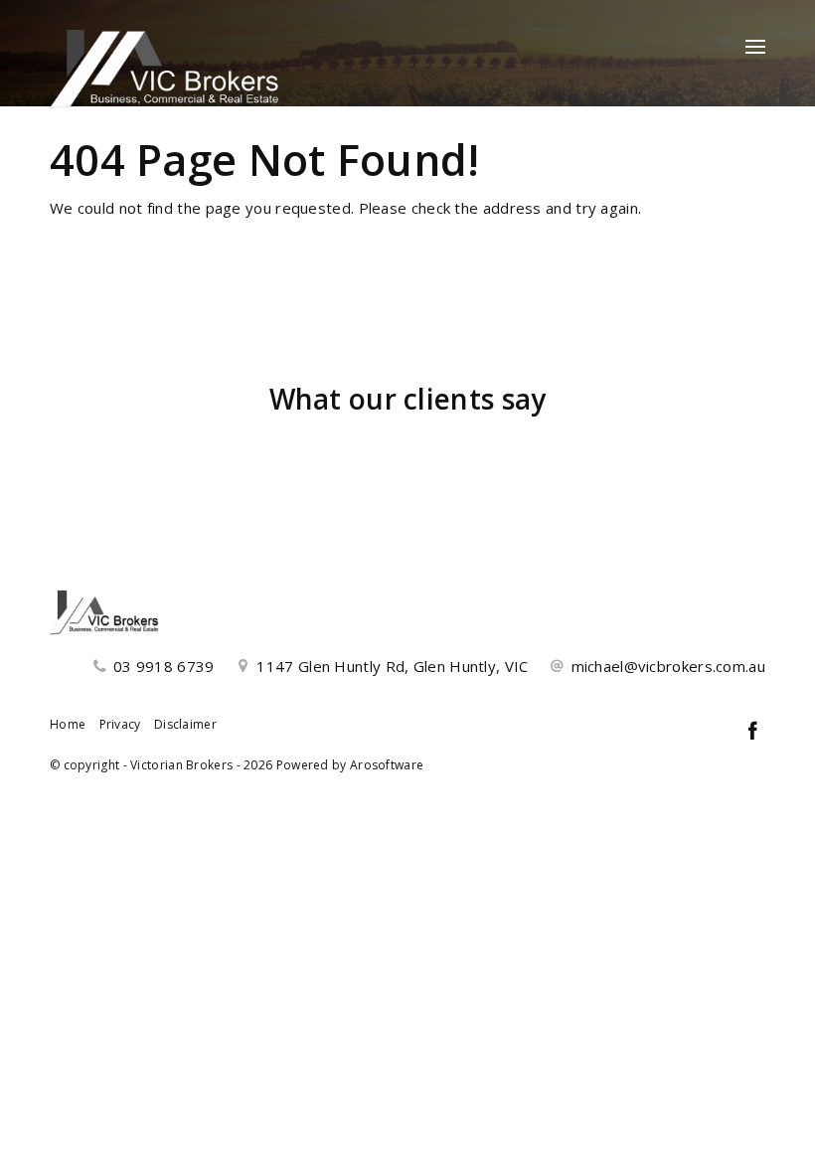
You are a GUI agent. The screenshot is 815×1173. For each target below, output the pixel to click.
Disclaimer (185, 724)
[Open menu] (755, 47)
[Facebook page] (752, 732)
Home (67, 724)
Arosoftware (386, 764)
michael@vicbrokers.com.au (668, 666)
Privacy (120, 724)
